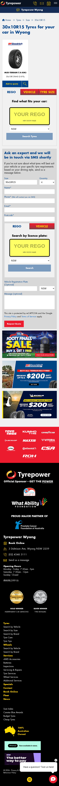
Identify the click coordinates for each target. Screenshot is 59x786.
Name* (7, 187)
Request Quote (14, 324)
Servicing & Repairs (12, 669)
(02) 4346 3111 (18, 554)
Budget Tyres (9, 716)
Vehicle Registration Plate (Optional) (16, 283)
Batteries (7, 662)
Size (6, 178)
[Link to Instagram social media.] (29, 779)
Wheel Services (10, 677)
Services (8, 655)
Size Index (8, 708)
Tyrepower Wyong (32, 9)
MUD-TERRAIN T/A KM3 (15, 72)
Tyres (6, 623)
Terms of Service (28, 316)
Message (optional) (13, 293)
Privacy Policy (10, 316)
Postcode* (9, 215)
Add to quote (12, 84)
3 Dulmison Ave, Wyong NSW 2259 (29, 548)
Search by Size (10, 630)
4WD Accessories (11, 659)
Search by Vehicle (11, 626)
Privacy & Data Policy (19, 770)
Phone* (19, 196)
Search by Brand (11, 634)
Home (8, 20)
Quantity (43, 178)
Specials (8, 684)
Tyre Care (7, 637)
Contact (7, 687)
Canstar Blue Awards (13, 712)
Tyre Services (9, 673)
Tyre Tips (7, 641)
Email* (7, 206)
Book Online (10, 691)
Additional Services (12, 680)
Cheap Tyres (9, 719)
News (6, 699)
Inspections (8, 666)
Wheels (7, 644)
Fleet (6, 695)
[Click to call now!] (35, 3)
